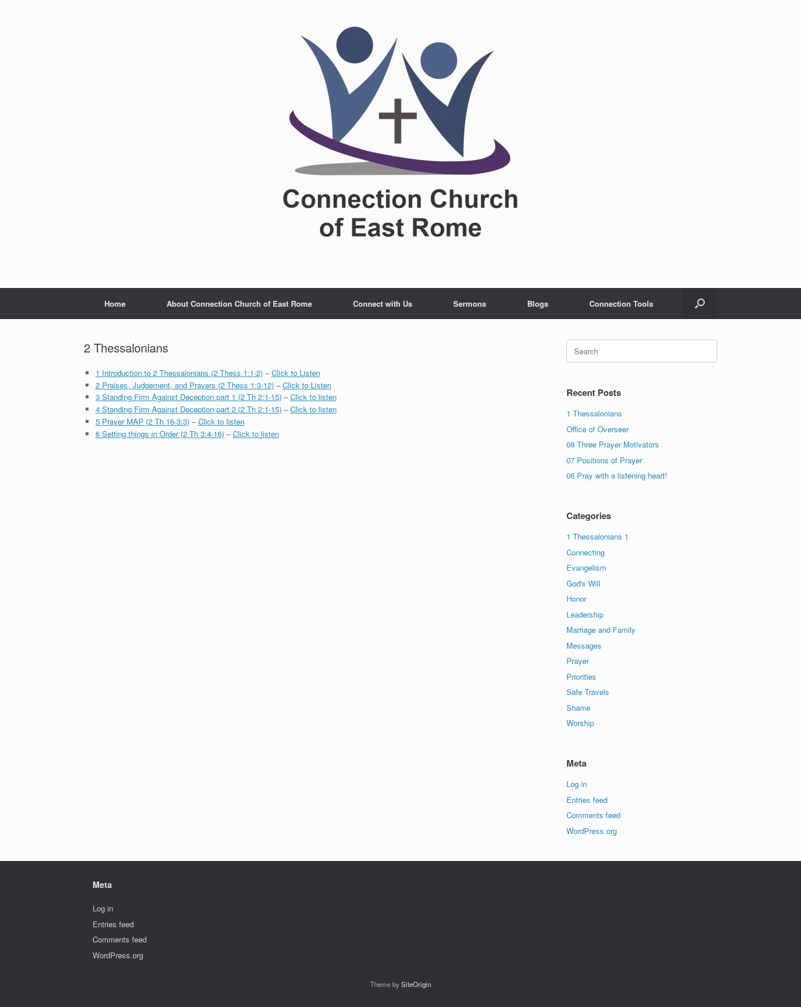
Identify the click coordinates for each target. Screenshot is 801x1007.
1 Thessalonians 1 (597, 536)
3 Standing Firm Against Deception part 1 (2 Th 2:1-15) (188, 396)
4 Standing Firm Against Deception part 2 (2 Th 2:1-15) (188, 409)
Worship (580, 722)
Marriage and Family (601, 629)
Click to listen (313, 396)
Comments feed (593, 814)
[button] (700, 303)
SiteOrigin (416, 984)
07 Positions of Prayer (604, 460)
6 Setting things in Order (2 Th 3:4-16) (160, 433)
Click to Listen (295, 372)
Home (114, 303)
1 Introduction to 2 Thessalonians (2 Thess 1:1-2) (179, 372)
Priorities (581, 676)
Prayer (577, 660)
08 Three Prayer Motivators (612, 444)
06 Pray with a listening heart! (616, 475)
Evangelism (586, 567)
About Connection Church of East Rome (239, 303)
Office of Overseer (597, 429)
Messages (584, 645)
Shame (578, 707)
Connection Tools (621, 303)
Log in (576, 783)
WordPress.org (591, 830)
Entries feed (586, 799)
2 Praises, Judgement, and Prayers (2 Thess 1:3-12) (185, 385)
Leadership (584, 614)
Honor (576, 598)
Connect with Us (382, 303)
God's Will (583, 583)
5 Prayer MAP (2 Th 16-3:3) (142, 421)
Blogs (537, 303)
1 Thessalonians (594, 413)
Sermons (469, 303)
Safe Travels (587, 691)
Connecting (585, 552)
